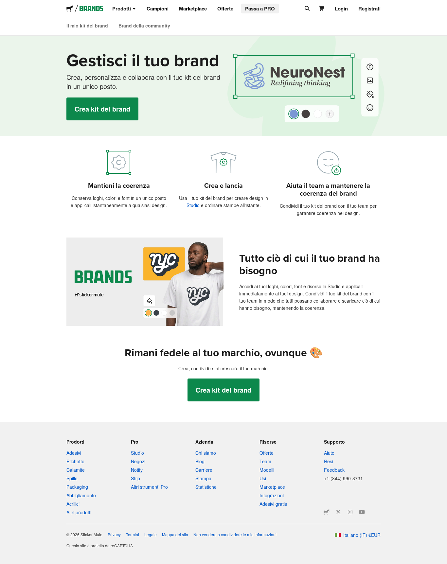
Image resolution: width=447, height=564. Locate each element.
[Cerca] (306, 8)
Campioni (158, 8)
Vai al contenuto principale (5, 5)
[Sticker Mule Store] (326, 512)
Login (341, 8)
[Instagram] (350, 512)
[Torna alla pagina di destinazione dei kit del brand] (91, 8)
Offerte (225, 8)
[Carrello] (322, 8)
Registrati (369, 8)
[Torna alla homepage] (69, 8)
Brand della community (144, 25)
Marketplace (193, 8)
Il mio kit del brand (87, 25)
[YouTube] (362, 512)
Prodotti (121, 8)
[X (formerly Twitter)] (338, 512)
